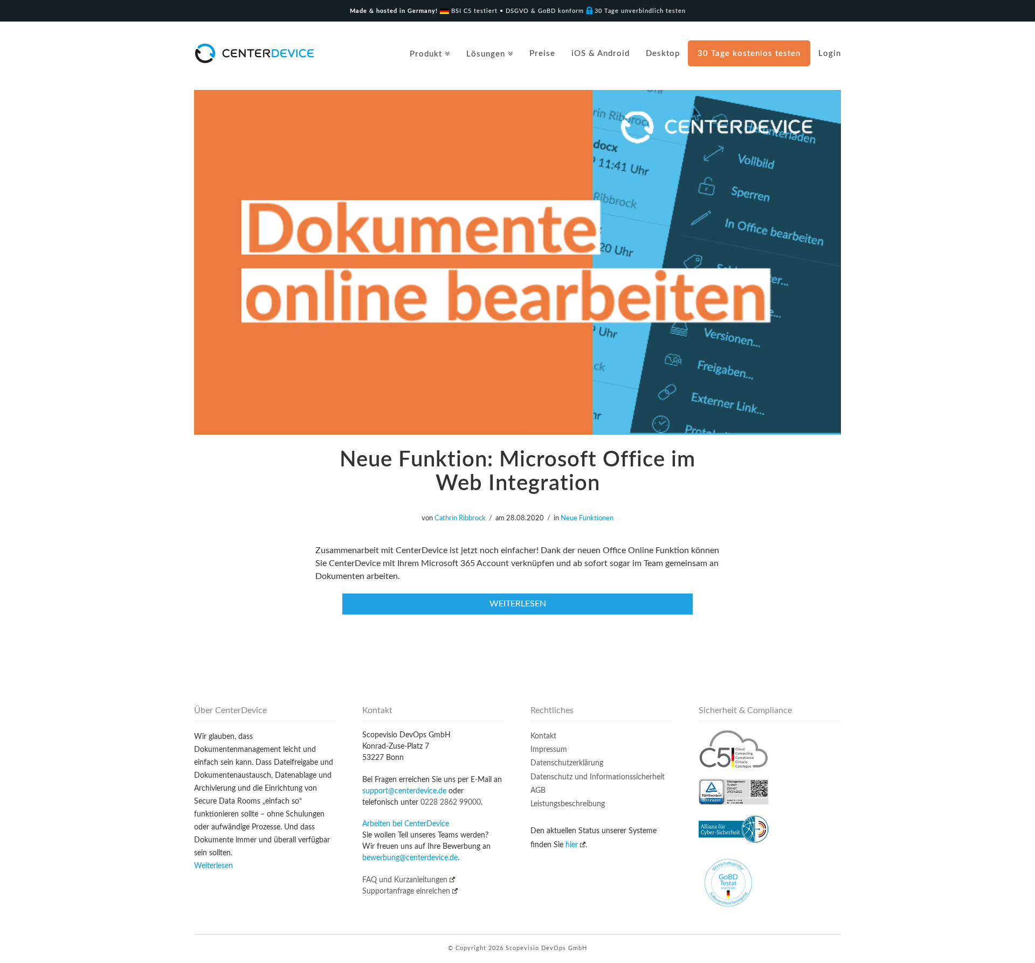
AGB (538, 790)
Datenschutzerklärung (566, 763)
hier (571, 845)
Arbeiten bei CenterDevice (405, 824)
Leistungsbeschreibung (567, 804)
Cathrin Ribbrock (460, 518)
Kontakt (543, 736)
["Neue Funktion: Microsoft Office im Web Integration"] (517, 262)
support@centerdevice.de (404, 791)
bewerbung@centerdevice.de (410, 858)
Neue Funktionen (587, 518)
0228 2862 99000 (450, 802)
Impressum (548, 749)
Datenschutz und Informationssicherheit (597, 777)
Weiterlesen (213, 866)
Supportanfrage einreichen (406, 891)
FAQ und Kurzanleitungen (404, 880)
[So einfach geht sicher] (254, 53)
